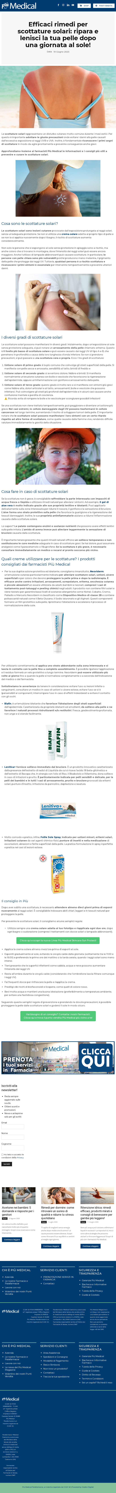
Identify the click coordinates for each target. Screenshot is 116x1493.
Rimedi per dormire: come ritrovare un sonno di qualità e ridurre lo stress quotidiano (57, 1213)
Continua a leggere (12, 1240)
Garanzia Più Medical (93, 1280)
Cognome (6, 1144)
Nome (4, 1133)
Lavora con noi (13, 1287)
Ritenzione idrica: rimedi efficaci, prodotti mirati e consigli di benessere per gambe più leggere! (96, 1213)
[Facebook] (58, 5)
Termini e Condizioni (92, 1378)
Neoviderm (97, 571)
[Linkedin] (68, 5)
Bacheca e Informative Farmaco (94, 1285)
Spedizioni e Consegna (55, 1356)
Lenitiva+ (10, 767)
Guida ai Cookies (90, 1294)
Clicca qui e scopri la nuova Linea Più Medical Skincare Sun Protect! (58, 940)
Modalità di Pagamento (55, 1360)
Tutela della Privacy (92, 1291)
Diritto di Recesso (91, 1374)
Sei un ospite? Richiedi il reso (97, 1382)
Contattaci (48, 1283)
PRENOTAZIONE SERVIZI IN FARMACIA (58, 1278)
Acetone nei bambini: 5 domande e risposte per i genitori (18, 1211)
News (5, 1218)
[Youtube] (73, 5)
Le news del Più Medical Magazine (18, 1368)
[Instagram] (63, 5)
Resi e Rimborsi (51, 1364)
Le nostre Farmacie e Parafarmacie (16, 1282)
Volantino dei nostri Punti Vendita (18, 1292)
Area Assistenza (51, 1352)
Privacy (20, 1157)
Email (4, 1122)
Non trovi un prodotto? (55, 1368)
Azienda (9, 1277)
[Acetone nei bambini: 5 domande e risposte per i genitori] (19, 1195)
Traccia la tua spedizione (56, 1376)
